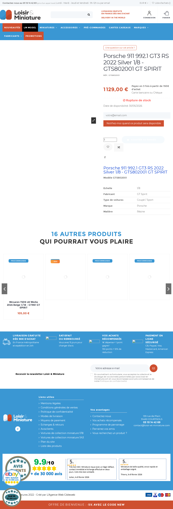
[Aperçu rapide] (28, 297)
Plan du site (48, 441)
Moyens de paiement (53, 420)
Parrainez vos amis (103, 428)
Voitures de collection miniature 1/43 (62, 437)
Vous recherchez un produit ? (109, 433)
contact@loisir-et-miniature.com (152, 425)
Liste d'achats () (162, 3)
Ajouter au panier (143, 139)
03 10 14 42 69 (30, 3)
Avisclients (47, 428)
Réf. (105, 75)
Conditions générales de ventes (59, 407)
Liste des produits (51, 446)
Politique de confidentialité (113, 381)
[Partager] (105, 157)
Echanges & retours (52, 424)
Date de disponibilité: (115, 105)
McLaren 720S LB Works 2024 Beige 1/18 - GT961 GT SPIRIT (23, 305)
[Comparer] (118, 147)
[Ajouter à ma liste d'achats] (108, 147)
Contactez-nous (11, 3)
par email (105, 3)
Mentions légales (51, 403)
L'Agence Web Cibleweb (61, 494)
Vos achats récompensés (107, 420)
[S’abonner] (153, 368)
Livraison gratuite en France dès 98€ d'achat (115, 12)
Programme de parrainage (108, 424)
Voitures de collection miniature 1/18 (62, 433)
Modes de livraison (52, 416)
